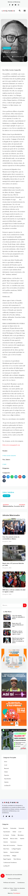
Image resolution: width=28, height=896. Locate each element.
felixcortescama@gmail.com (11, 445)
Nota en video (14, 838)
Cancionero (7, 48)
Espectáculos (7, 778)
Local (5, 765)
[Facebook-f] (9, 5)
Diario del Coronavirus (9, 845)
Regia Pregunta (7, 859)
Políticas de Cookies (9, 882)
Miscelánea (21, 835)
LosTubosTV (7, 785)
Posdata (13, 835)
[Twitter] (12, 5)
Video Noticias (17, 859)
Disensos (20, 845)
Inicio (5, 761)
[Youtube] (15, 5)
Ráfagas (14, 855)
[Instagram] (18, 5)
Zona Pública (6, 855)
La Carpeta (6, 835)
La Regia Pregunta (16, 848)
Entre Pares (6, 848)
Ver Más (6, 495)
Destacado (21, 828)
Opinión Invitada (14, 852)
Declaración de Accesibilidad (14, 874)
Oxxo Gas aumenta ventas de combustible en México (18, 617)
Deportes (6, 775)
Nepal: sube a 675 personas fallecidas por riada (18, 625)
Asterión (5, 842)
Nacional (6, 768)
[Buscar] (25, 605)
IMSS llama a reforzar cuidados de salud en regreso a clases (17, 632)
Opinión (6, 782)
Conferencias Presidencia (10, 862)
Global (6, 771)
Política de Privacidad (14, 878)
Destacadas (13, 828)
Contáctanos (21, 882)
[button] (19, 10)
